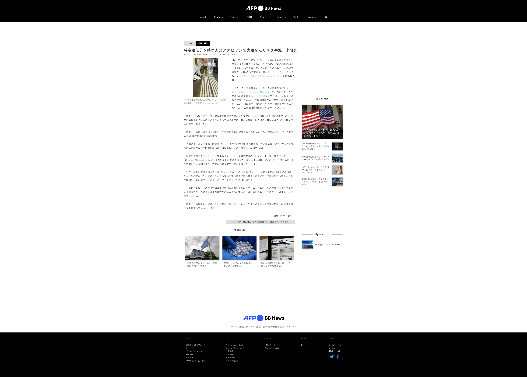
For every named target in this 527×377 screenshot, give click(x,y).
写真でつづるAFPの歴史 (195, 345)
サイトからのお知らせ (235, 345)
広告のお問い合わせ (272, 348)
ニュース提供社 (232, 361)
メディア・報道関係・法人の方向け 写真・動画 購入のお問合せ (262, 222)
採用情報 (229, 351)
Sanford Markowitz (196, 160)
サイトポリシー (192, 348)
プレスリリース (335, 345)
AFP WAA (332, 348)
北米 (229, 54)
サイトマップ (231, 358)
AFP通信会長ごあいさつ (195, 361)
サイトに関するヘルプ (235, 348)
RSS (302, 345)
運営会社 (189, 358)
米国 (233, 54)
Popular (218, 17)
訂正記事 (229, 354)
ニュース (190, 43)
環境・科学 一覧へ (284, 216)
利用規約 (189, 354)
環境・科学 (203, 43)
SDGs (250, 17)
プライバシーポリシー (195, 351)
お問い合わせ (269, 345)
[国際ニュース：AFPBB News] (263, 8)
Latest (202, 17)
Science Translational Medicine (267, 76)
